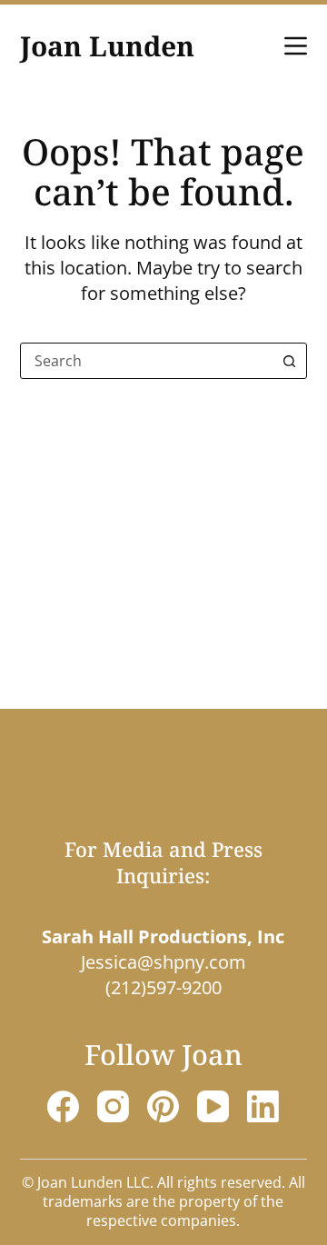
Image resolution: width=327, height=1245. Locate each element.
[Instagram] (113, 1106)
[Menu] (295, 46)
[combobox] (146, 361)
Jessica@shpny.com (163, 962)
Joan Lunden (107, 46)
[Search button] (289, 361)
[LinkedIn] (263, 1106)
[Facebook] (63, 1106)
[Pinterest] (163, 1106)
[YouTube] (213, 1106)
